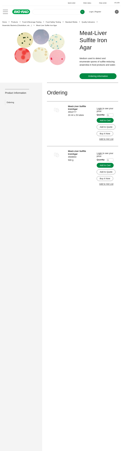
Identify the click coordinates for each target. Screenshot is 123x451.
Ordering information (98, 76)
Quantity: (101, 115)
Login (100, 108)
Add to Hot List (106, 139)
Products (14, 22)
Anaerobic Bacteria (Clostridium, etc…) (17, 25)
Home (4, 22)
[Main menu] (5, 11)
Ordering (10, 102)
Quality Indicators (88, 22)
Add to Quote (106, 127)
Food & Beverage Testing (31, 22)
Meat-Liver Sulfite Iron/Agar (77, 107)
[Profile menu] (106, 11)
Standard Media (71, 22)
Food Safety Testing (53, 22)
